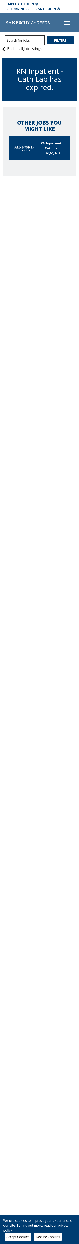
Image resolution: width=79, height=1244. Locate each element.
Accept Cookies (17, 1237)
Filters (60, 40)
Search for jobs (18, 40)
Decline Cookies (48, 1237)
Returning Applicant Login (31, 9)
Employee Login (20, 4)
